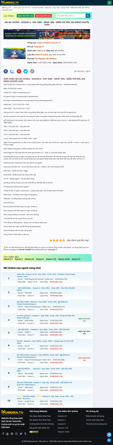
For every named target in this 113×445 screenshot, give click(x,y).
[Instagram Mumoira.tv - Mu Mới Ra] (16, 433)
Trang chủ (7, 8)
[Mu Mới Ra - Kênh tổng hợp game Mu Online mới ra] (7, 433)
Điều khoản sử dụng (95, 416)
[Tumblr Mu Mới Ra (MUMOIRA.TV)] (25, 433)
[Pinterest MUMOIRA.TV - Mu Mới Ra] (12, 433)
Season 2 (19, 259)
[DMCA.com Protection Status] (42, 431)
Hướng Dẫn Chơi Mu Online (42, 424)
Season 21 (76, 259)
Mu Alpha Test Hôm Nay (40, 420)
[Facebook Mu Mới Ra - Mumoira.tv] (3, 433)
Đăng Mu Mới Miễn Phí (40, 428)
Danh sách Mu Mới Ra (22, 8)
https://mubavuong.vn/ (48, 42)
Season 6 (41, 50)
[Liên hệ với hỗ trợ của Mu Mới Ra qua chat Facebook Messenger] (109, 440)
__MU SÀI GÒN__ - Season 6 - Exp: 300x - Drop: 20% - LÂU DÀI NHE (43, 329)
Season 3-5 (29, 259)
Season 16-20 (64, 259)
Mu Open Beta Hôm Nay (40, 416)
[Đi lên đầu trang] (109, 434)
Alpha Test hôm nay (25, 16)
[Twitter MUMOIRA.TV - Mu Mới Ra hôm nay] (21, 433)
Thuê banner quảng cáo (96, 424)
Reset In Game (41, 54)
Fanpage (38, 46)
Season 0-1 (8, 259)
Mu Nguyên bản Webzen (46, 58)
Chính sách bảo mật (95, 420)
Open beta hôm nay (43, 16)
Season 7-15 (51, 259)
